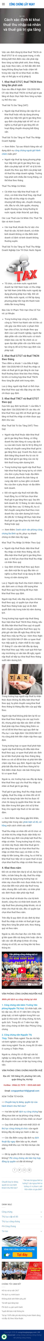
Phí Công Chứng (9, 1226)
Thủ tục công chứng (11, 1221)
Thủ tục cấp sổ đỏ (10, 1217)
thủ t (4, 1128)
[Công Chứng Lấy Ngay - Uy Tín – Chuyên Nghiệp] (22, 4)
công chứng (20, 1335)
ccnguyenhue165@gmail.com (25, 1091)
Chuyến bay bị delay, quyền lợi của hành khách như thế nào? (10, 1185)
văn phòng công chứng (22, 1338)
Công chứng (7, 1212)
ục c (8, 1128)
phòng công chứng (34, 1335)
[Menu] (3, 4)
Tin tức (22, 16)
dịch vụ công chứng (28, 1111)
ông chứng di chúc (19, 1128)
